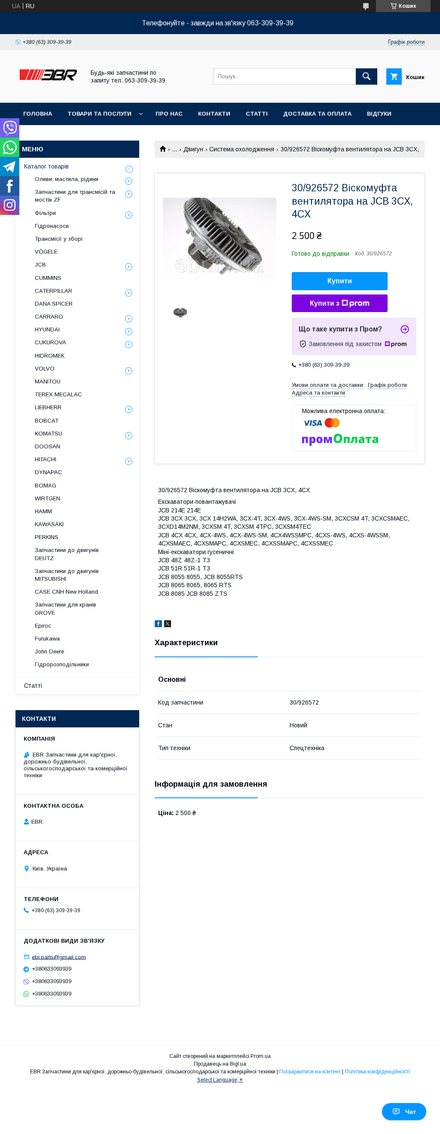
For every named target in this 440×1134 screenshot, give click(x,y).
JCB (40, 264)
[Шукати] (366, 76)
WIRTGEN (47, 498)
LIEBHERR (48, 407)
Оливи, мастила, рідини (66, 179)
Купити (339, 281)
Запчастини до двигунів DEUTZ (67, 554)
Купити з (324, 303)
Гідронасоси (52, 226)
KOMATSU (48, 433)
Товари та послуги (99, 113)
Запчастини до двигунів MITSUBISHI (67, 575)
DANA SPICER (54, 303)
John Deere (49, 651)
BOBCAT (46, 420)
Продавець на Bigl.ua (220, 1064)
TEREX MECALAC (58, 394)
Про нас (169, 113)
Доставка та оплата (317, 113)
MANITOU (48, 381)
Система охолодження (241, 149)
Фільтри (45, 213)
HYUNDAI (47, 329)
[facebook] (158, 625)
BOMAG (45, 485)
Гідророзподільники (62, 664)
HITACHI (45, 459)
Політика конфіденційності (377, 1072)
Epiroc (43, 625)
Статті (257, 113)
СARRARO (49, 316)
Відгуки (379, 113)
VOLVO (45, 368)
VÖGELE (46, 251)
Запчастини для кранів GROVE (65, 608)
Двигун (193, 149)
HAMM (43, 511)
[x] (167, 625)
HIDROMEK (49, 355)
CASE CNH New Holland (66, 591)
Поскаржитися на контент (310, 1072)
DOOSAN (47, 446)
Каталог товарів (46, 166)
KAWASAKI (49, 524)
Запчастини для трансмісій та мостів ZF (75, 196)
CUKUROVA (50, 342)
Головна (37, 113)
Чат (410, 1111)
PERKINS (46, 537)
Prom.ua (261, 1056)
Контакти (214, 113)
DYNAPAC (48, 472)
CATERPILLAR (53, 291)
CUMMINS (48, 278)
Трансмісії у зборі (58, 239)
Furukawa (47, 638)
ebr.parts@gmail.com (59, 956)
